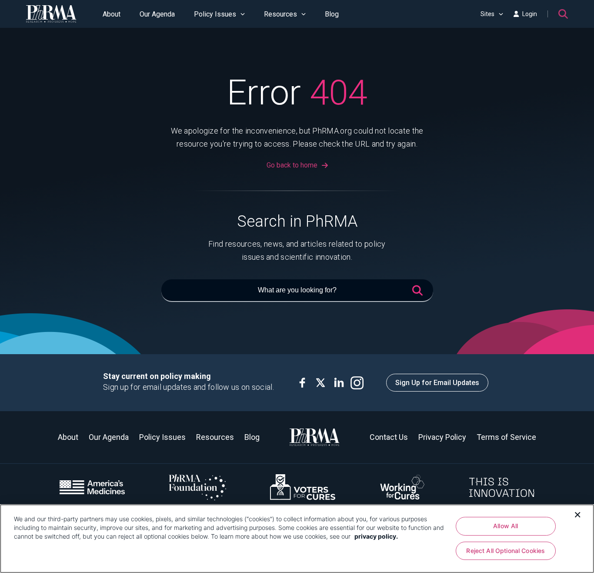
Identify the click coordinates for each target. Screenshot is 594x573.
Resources (280, 14)
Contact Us (389, 437)
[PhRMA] (51, 14)
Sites (487, 13)
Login (529, 13)
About (111, 14)
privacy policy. (376, 536)
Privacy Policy (442, 437)
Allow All (505, 525)
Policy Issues (215, 14)
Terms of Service (506, 437)
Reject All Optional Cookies (505, 551)
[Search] (563, 14)
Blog (332, 14)
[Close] (577, 514)
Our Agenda (157, 14)
